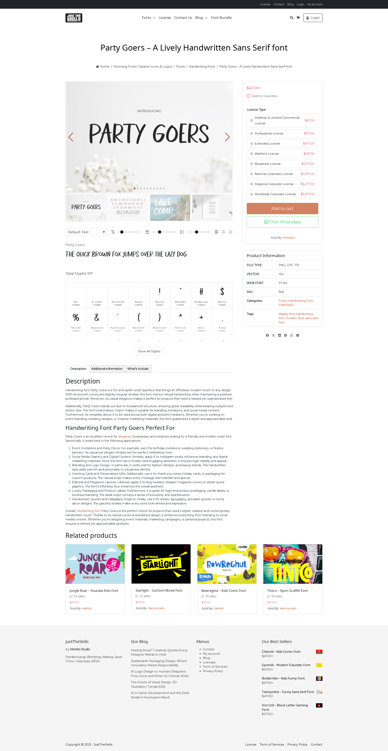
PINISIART (286, 305)
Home (104, 66)
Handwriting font (88, 511)
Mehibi (87, 608)
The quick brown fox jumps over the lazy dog (126, 254)
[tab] (78, 369)
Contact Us (183, 18)
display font (287, 314)
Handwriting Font (202, 66)
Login (300, 4)
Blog (290, 4)
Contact (279, 4)
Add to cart (282, 208)
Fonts (146, 18)
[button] (155, 18)
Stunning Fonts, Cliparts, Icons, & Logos (143, 66)
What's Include (138, 369)
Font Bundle (221, 18)
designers (125, 436)
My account (315, 4)
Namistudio (156, 608)
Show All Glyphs (149, 351)
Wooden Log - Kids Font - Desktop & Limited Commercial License (39, 738)
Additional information (106, 369)
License (265, 4)
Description (78, 369)
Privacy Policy (213, 671)
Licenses (209, 662)
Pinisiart (289, 237)
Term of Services (215, 666)
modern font (295, 318)
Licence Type (256, 109)
